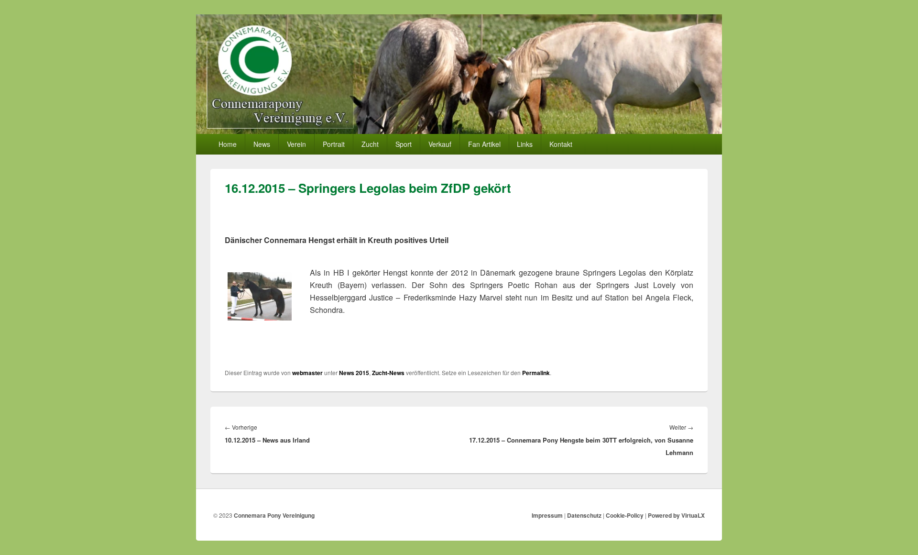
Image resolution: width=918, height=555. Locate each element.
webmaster (307, 372)
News (261, 144)
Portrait (334, 144)
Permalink (536, 372)
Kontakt (560, 144)
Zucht (370, 144)
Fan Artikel (484, 144)
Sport (403, 144)
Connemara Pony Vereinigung (274, 515)
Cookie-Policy (625, 515)
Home (228, 144)
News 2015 (354, 372)
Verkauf (439, 144)
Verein (296, 144)
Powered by (676, 515)
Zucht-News (388, 372)
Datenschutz (584, 515)
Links (525, 144)
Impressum (547, 515)
